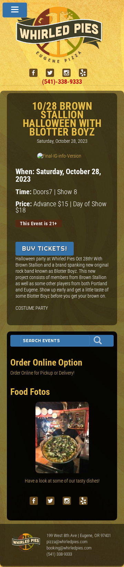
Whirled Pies (26, 543)
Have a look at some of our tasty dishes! (62, 481)
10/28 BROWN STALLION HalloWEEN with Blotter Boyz (62, 119)
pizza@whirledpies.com (66, 541)
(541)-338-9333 (62, 81)
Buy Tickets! (44, 248)
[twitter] (53, 73)
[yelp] (86, 73)
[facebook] (36, 73)
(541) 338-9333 (59, 554)
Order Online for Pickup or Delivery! (42, 373)
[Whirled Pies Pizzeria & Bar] (62, 59)
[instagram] (69, 73)
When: (26, 171)
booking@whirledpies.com (69, 547)
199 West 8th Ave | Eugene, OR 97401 (78, 535)
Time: (24, 192)
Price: (24, 204)
